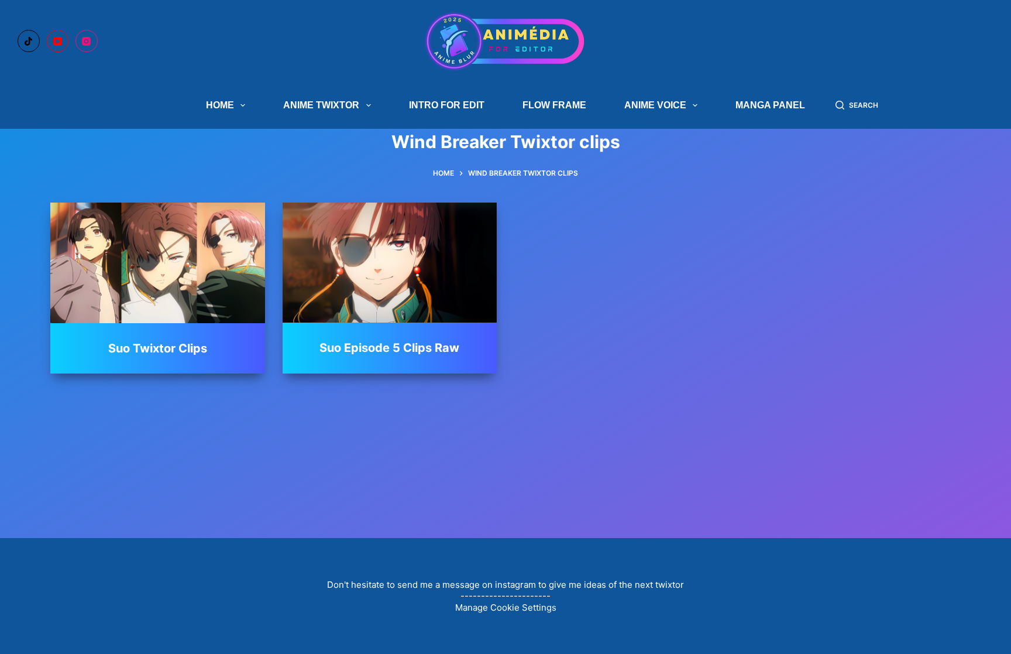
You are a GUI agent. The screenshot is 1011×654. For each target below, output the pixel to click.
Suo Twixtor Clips (157, 348)
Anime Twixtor (321, 105)
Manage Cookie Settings (505, 607)
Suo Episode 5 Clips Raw (389, 348)
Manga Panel (770, 105)
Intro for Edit (446, 105)
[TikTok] (29, 41)
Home (220, 105)
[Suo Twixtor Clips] (157, 263)
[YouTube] (58, 41)
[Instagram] (86, 41)
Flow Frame (554, 105)
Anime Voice (655, 105)
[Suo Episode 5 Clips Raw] (390, 263)
